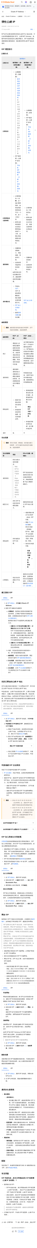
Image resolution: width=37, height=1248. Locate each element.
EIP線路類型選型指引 (24, 658)
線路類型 (22, 859)
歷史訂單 (22, 734)
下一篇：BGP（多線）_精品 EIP (25, 1222)
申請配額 (15, 864)
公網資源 (20, 16)
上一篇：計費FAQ (7, 1222)
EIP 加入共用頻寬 (18, 307)
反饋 (22, 1231)
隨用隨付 (22, 58)
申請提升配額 (13, 1168)
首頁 (3, 16)
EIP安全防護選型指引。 (18, 665)
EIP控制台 (11, 603)
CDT (16, 288)
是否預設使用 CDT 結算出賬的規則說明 (18, 88)
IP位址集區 (22, 668)
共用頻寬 (4, 841)
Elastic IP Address (11, 16)
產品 (31, 29)
